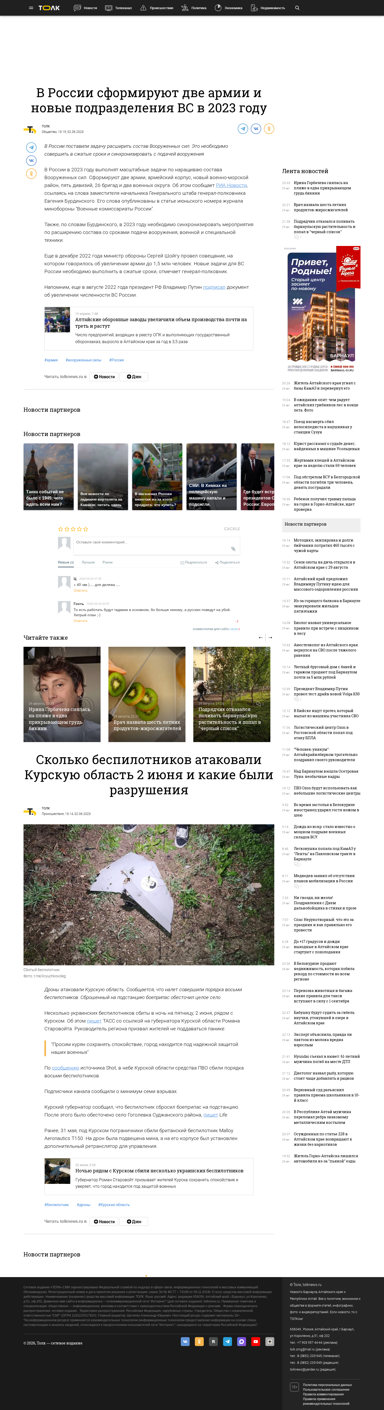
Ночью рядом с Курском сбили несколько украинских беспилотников (159, 1170)
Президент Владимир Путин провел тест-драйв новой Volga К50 (327, 691)
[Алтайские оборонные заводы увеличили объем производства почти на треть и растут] (57, 328)
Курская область (114, 1205)
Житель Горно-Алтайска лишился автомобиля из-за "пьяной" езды (326, 1158)
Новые (66, 562)
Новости (90, 8)
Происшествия (161, 8)
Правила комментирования (323, 1394)
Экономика (233, 8)
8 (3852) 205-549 (309, 1363)
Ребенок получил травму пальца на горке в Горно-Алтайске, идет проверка (325, 504)
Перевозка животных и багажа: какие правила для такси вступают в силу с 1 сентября (323, 995)
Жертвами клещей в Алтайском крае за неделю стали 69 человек (325, 463)
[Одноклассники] (268, 128)
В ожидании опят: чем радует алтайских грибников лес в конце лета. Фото (326, 405)
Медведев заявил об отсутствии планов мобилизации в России (324, 878)
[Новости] (103, 376)
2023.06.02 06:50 (98, 603)
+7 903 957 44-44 (309, 1342)
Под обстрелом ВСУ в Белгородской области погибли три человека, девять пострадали (327, 482)
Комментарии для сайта (216, 629)
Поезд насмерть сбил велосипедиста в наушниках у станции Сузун (323, 426)
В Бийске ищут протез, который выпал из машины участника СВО (326, 713)
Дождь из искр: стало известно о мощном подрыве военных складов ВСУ (324, 831)
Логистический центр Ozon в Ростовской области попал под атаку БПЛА (323, 732)
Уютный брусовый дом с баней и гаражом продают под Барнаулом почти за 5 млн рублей (325, 672)
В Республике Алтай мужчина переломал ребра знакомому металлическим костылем (322, 1117)
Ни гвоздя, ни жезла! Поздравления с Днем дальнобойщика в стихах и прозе (325, 902)
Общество (49, 132)
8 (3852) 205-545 (309, 1356)
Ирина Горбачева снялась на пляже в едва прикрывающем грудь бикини (59, 718)
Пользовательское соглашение (326, 1389)
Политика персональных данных (327, 1385)
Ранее (108, 562)
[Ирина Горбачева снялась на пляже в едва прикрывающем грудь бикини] (62, 694)
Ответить (81, 590)
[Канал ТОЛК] (133, 376)
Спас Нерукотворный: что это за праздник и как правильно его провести (324, 924)
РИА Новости (231, 185)
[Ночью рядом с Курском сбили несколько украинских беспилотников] (57, 1176)
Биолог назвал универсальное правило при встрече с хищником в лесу (326, 628)
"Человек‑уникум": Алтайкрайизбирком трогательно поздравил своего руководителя (326, 754)
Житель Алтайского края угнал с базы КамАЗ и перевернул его (325, 385)
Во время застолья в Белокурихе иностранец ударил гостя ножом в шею (326, 810)
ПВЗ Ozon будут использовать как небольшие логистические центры (327, 790)
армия (51, 360)
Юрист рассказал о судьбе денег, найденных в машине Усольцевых (327, 446)
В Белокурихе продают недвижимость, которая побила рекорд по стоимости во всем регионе (324, 971)
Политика (198, 8)
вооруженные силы (83, 360)
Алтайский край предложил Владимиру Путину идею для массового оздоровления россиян (326, 584)
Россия (116, 360)
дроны (83, 1205)
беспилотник (56, 1205)
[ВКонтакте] (255, 128)
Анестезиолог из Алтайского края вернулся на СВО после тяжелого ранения (326, 650)
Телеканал (123, 8)
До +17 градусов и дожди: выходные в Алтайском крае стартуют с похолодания (321, 946)
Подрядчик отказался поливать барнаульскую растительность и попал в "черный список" (230, 718)
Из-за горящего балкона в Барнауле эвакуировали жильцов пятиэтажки (327, 606)
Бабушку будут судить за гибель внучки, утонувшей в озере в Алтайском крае (324, 1017)
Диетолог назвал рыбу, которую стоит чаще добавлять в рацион (324, 1076)
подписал (214, 287)
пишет (94, 1021)
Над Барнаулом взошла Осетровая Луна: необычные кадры (326, 774)
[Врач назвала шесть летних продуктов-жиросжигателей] (146, 694)
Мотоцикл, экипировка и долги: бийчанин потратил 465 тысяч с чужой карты (324, 545)
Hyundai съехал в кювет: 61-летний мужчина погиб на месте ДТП (327, 1059)
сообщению (65, 1068)
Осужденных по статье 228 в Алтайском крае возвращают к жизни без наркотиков (323, 1139)
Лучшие (88, 562)
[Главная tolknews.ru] (49, 8)
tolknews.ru (312, 1285)
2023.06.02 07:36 (90, 578)
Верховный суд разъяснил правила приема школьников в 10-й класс (326, 1095)
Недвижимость (273, 8)
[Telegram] (242, 128)
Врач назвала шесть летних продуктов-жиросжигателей (147, 725)
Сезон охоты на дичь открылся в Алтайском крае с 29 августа (324, 565)
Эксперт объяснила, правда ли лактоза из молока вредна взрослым (323, 1039)
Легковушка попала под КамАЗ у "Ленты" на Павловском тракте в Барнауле (325, 853)
